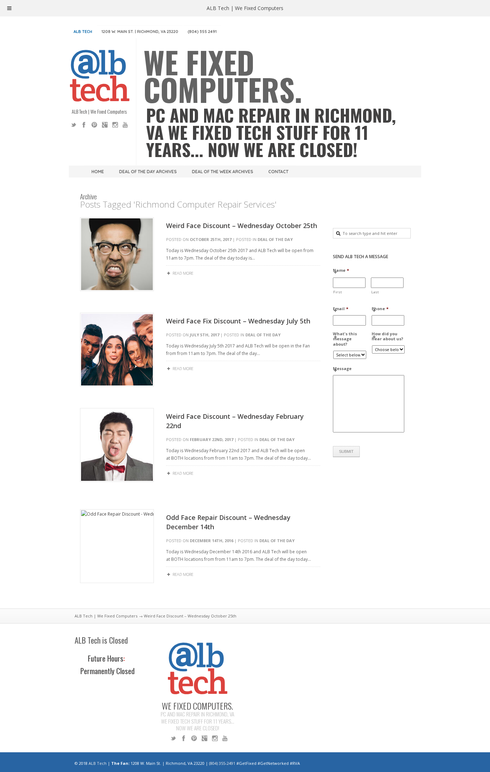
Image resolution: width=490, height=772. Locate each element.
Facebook (84, 125)
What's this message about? (345, 339)
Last (375, 292)
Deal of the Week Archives (222, 171)
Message (342, 368)
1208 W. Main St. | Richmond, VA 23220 (140, 31)
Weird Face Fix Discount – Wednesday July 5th (238, 321)
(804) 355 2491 (202, 31)
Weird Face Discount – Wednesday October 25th (241, 225)
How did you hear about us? (387, 336)
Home (97, 171)
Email (340, 308)
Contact (278, 171)
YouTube (125, 125)
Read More (183, 273)
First (337, 292)
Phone (380, 308)
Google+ (105, 125)
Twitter (73, 125)
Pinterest (94, 125)
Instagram (115, 125)
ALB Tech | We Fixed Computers (106, 616)
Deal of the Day (275, 239)
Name (341, 270)
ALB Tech (83, 31)
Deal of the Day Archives (148, 171)
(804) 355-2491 (222, 763)
